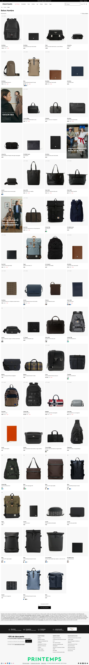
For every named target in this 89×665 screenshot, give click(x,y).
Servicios (85, 0)
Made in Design (40, 649)
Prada (55, 620)
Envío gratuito (28, 629)
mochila (47, 615)
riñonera (39, 615)
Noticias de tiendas (71, 647)
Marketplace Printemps (42, 644)
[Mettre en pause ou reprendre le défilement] (2, 0)
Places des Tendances (42, 645)
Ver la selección (6, 118)
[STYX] (67, 341)
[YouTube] (87, 663)
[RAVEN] (46, 231)
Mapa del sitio (43, 663)
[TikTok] (83, 663)
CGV (54, 641)
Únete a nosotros (41, 650)
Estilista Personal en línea (72, 644)
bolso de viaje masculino (9, 617)
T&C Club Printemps (56, 642)
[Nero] (46, 304)
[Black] (24, 85)
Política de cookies (26, 663)
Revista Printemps (71, 645)
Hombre (5, 7)
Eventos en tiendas (71, 649)
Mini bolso (22, 615)
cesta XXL (34, 615)
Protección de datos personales (59, 652)
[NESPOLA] (68, 304)
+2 (27, 85)
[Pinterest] (85, 663)
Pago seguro (13, 629)
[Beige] (23, 85)
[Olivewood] (46, 451)
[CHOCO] (45, 341)
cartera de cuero (26, 617)
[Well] (25, 488)
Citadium (39, 647)
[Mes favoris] (84, 4)
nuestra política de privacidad (19, 644)
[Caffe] (45, 304)
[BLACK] (67, 378)
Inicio (2, 7)
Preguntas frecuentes (57, 637)
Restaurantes (70, 650)
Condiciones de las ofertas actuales (59, 639)
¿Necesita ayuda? (58, 629)
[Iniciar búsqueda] (65, 4)
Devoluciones (42, 629)
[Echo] (26, 85)
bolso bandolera (28, 615)
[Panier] (86, 4)
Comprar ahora (72, 154)
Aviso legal (55, 650)
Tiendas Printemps (41, 639)
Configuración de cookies (35, 663)
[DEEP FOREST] (68, 378)
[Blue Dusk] (25, 85)
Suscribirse (5, 228)
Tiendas (81, 0)
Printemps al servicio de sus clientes (74, 637)
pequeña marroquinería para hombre (26, 618)
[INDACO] (67, 304)
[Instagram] (80, 663)
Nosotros (39, 637)
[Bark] (23, 488)
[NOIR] (1, 194)
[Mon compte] (82, 4)
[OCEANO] (70, 304)
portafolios (42, 616)
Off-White (41, 620)
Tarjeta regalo (70, 639)
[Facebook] (78, 663)
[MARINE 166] (2, 194)
